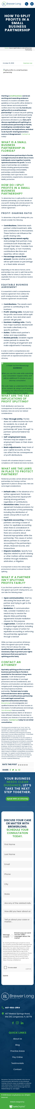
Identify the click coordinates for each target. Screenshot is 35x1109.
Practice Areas (17, 1051)
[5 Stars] (27, 765)
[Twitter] (13, 770)
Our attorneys (6, 710)
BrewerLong (5, 703)
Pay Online (17, 1057)
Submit (5, 976)
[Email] (19, 770)
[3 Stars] (23, 765)
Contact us (25, 134)
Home (6, 48)
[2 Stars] (21, 765)
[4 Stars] (25, 765)
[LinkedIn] (16, 770)
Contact (17, 1069)
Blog (17, 1045)
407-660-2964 (12, 1007)
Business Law (28, 63)
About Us (17, 1038)
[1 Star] (19, 765)
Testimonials (17, 1063)
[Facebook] (10, 770)
